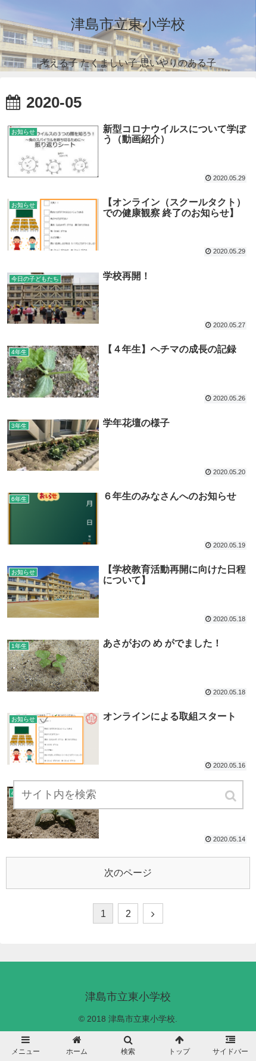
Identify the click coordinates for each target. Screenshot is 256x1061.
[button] (231, 795)
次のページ (128, 873)
